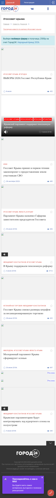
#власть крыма (35, 350)
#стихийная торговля (12, 306)
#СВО (5, 164)
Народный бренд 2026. (29, 42)
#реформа (47, 119)
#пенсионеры (26, 119)
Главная (6, 24)
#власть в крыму (26, 212)
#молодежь (8, 350)
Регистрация (29, 2)
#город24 (23, 74)
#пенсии (37, 119)
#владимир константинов (14, 262)
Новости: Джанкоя (20, 24)
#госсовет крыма (10, 74)
